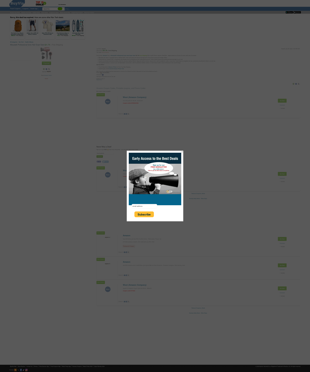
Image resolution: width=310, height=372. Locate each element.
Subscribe (144, 214)
